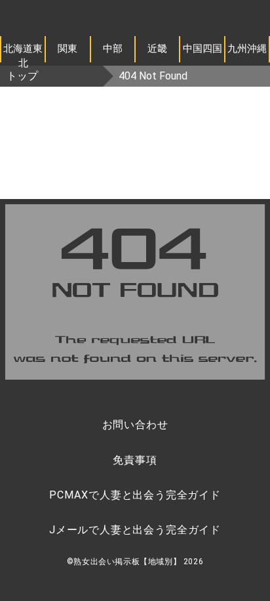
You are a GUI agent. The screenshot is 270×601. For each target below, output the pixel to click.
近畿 (157, 49)
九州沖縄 (247, 49)
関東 (67, 49)
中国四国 (202, 49)
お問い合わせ (135, 424)
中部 (113, 49)
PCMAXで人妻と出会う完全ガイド (135, 495)
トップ (22, 76)
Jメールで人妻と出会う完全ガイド (135, 529)
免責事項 (135, 460)
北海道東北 (23, 52)
